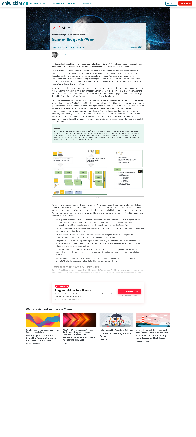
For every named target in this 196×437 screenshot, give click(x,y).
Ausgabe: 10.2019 (137, 47)
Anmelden (171, 3)
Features (72, 3)
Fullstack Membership (53, 3)
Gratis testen (185, 3)
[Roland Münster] (55, 55)
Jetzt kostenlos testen (129, 291)
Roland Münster (64, 55)
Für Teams (35, 3)
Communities (86, 3)
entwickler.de (15, 4)
